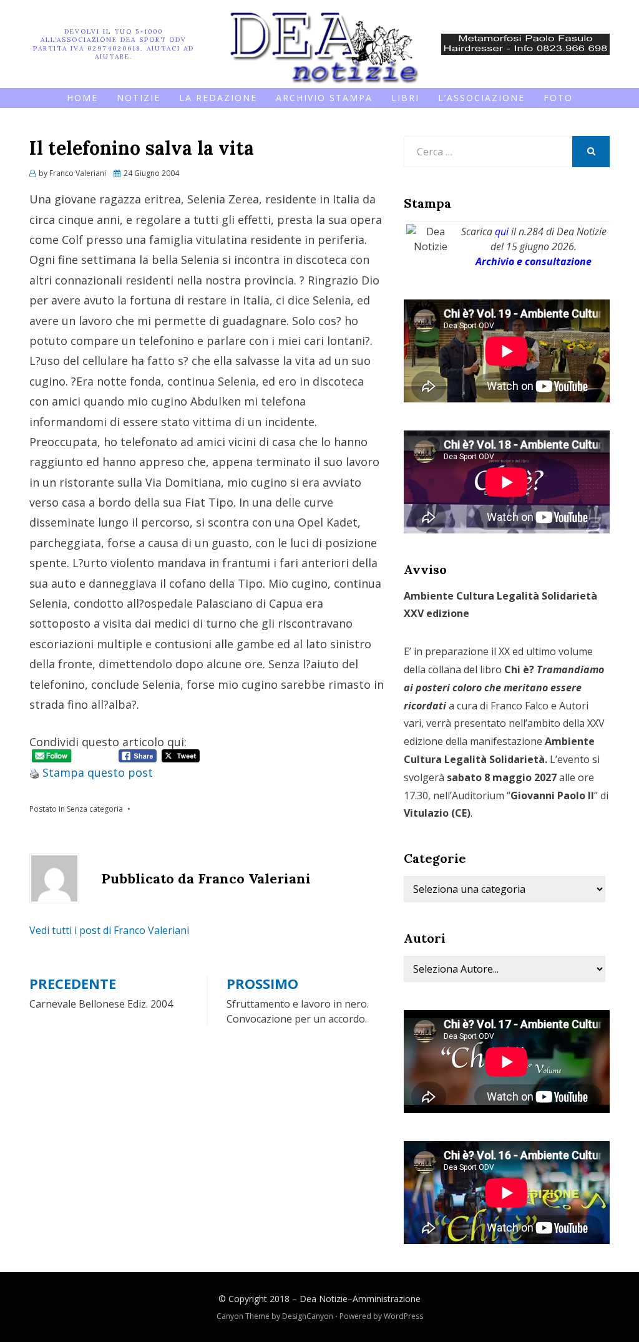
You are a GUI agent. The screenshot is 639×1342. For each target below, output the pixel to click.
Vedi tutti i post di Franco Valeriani (109, 930)
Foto (558, 98)
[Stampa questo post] (34, 772)
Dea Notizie (324, 1299)
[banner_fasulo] (525, 43)
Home (82, 98)
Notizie (138, 98)
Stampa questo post (97, 772)
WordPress (403, 1316)
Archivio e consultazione (534, 261)
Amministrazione (387, 1299)
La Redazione (218, 98)
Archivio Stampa (324, 98)
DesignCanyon (307, 1316)
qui (502, 231)
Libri (405, 98)
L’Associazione (481, 98)
